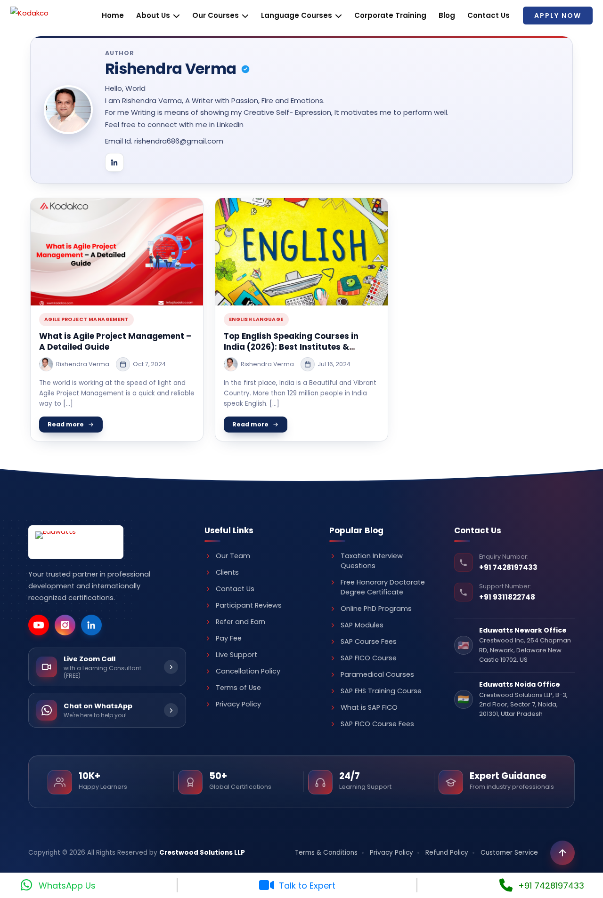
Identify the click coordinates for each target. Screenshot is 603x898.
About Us (153, 15)
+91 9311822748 (507, 597)
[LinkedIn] (114, 162)
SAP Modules (362, 625)
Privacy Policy (238, 704)
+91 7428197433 (508, 567)
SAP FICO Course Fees (377, 724)
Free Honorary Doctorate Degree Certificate (383, 587)
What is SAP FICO (369, 707)
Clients (227, 572)
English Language (256, 319)
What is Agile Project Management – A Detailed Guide (115, 341)
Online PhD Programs (376, 608)
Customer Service (509, 852)
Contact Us (488, 15)
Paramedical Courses (377, 674)
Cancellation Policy (248, 671)
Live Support (236, 654)
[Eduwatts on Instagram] (65, 625)
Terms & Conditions (326, 852)
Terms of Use (238, 687)
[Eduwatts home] (75, 542)
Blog (447, 15)
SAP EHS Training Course (381, 691)
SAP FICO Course (369, 658)
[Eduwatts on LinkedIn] (91, 625)
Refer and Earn (240, 621)
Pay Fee (229, 638)
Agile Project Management (86, 319)
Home (113, 15)
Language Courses (296, 15)
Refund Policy (446, 852)
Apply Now (557, 15)
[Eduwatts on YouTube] (38, 625)
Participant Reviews (249, 605)
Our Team (233, 556)
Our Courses (215, 15)
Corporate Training (390, 15)
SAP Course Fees (369, 641)
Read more (66, 424)
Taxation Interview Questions (372, 560)
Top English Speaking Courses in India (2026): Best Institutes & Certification (291, 346)
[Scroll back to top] (562, 853)
